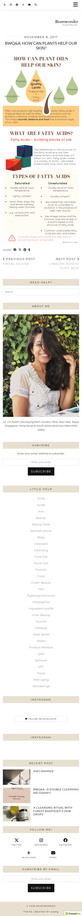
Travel (41, 673)
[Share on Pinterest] (25, 249)
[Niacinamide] (16, 777)
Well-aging (41, 679)
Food (41, 576)
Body (41, 537)
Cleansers (41, 544)
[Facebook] (17, 4)
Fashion (41, 569)
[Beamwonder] (41, 15)
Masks (41, 641)
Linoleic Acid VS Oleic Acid (64, 263)
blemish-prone (41, 531)
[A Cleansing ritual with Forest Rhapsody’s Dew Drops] (16, 813)
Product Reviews (41, 647)
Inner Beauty (41, 615)
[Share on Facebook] (15, 249)
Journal (41, 621)
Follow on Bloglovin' (42, 719)
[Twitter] (4, 4)
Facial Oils (41, 563)
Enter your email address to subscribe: (41, 453)
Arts (41, 511)
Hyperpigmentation (41, 595)
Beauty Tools (41, 524)
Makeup (41, 628)
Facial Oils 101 (19, 261)
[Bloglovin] (23, 4)
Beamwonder (46, 906)
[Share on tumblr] (29, 249)
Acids (41, 498)
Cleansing (41, 550)
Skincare (41, 660)
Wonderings (41, 686)
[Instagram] (11, 4)
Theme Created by (41, 911)
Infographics (41, 602)
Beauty (41, 518)
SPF (41, 667)
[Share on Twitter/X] (20, 249)
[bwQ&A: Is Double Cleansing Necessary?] (16, 795)
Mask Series (41, 634)
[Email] (29, 4)
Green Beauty (41, 582)
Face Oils (41, 557)
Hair (41, 589)
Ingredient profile (41, 608)
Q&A (41, 654)
